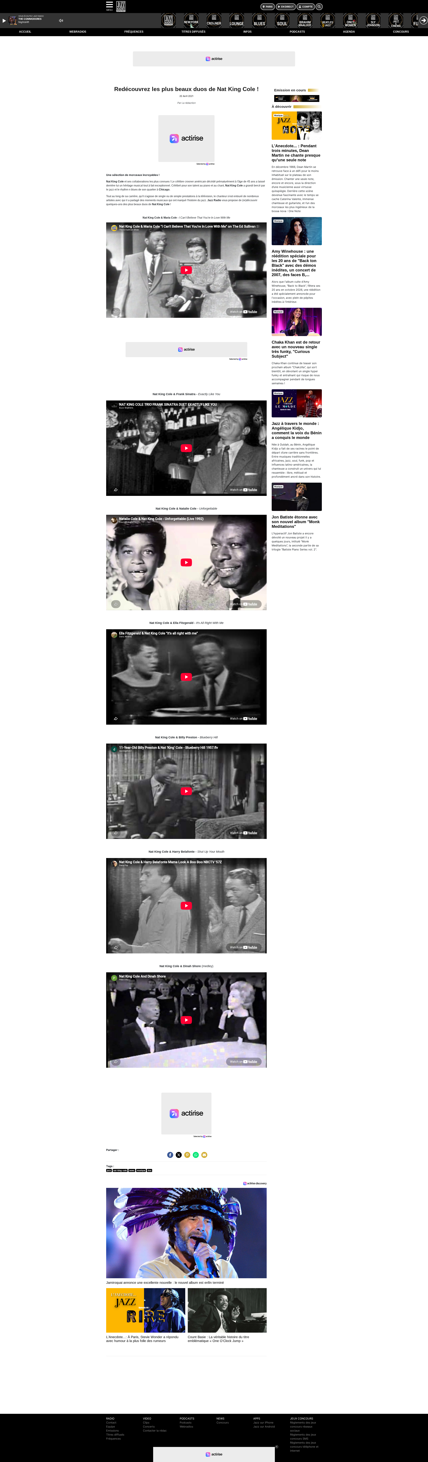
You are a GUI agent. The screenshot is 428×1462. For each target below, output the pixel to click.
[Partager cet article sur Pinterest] (186, 1156)
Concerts (149, 1426)
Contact (111, 1422)
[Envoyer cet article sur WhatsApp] (195, 1156)
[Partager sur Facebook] (169, 1156)
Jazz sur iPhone (263, 1422)
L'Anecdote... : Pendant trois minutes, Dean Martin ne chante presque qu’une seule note (296, 153)
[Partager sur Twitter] (178, 1156)
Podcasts (297, 31)
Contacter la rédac (155, 1430)
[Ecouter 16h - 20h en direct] (296, 98)
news (131, 1170)
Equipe (110, 1426)
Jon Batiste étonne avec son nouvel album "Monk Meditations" (296, 522)
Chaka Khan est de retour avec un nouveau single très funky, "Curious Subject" (296, 349)
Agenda (349, 31)
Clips (146, 1422)
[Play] (5, 21)
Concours (401, 31)
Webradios (77, 31)
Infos (247, 31)
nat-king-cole (120, 1170)
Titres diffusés (193, 31)
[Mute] (61, 20)
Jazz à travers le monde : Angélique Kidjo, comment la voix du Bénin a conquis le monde (297, 430)
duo (149, 1170)
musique (141, 1170)
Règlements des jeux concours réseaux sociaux (303, 1426)
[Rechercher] (319, 6)
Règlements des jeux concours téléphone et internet (304, 1446)
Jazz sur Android (264, 1426)
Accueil (25, 31)
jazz (109, 1170)
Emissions (112, 1430)
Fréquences (133, 31)
